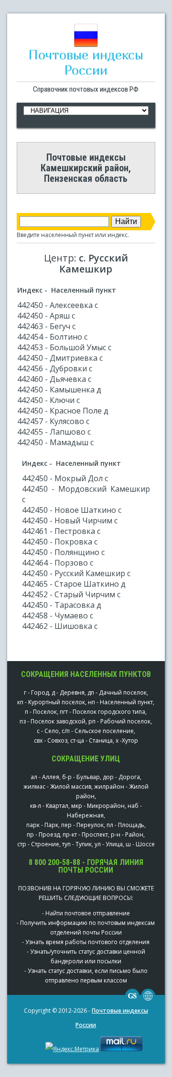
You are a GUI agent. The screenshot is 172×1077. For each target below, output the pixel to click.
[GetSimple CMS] (132, 1001)
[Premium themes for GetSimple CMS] (148, 1001)
